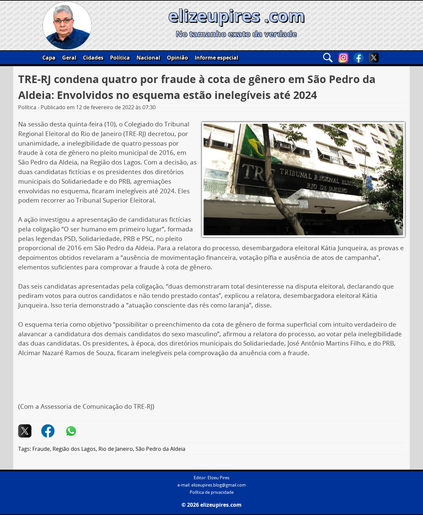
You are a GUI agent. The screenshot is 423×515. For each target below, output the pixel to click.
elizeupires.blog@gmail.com (218, 485)
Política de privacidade (212, 492)
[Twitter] (374, 58)
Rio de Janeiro (115, 448)
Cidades (93, 57)
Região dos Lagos (74, 448)
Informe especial (216, 57)
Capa (49, 57)
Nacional (148, 57)
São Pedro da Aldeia (160, 448)
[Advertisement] (211, 382)
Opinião (177, 57)
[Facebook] (359, 58)
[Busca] (328, 58)
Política (120, 57)
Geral (69, 57)
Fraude (41, 448)
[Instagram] (343, 58)
